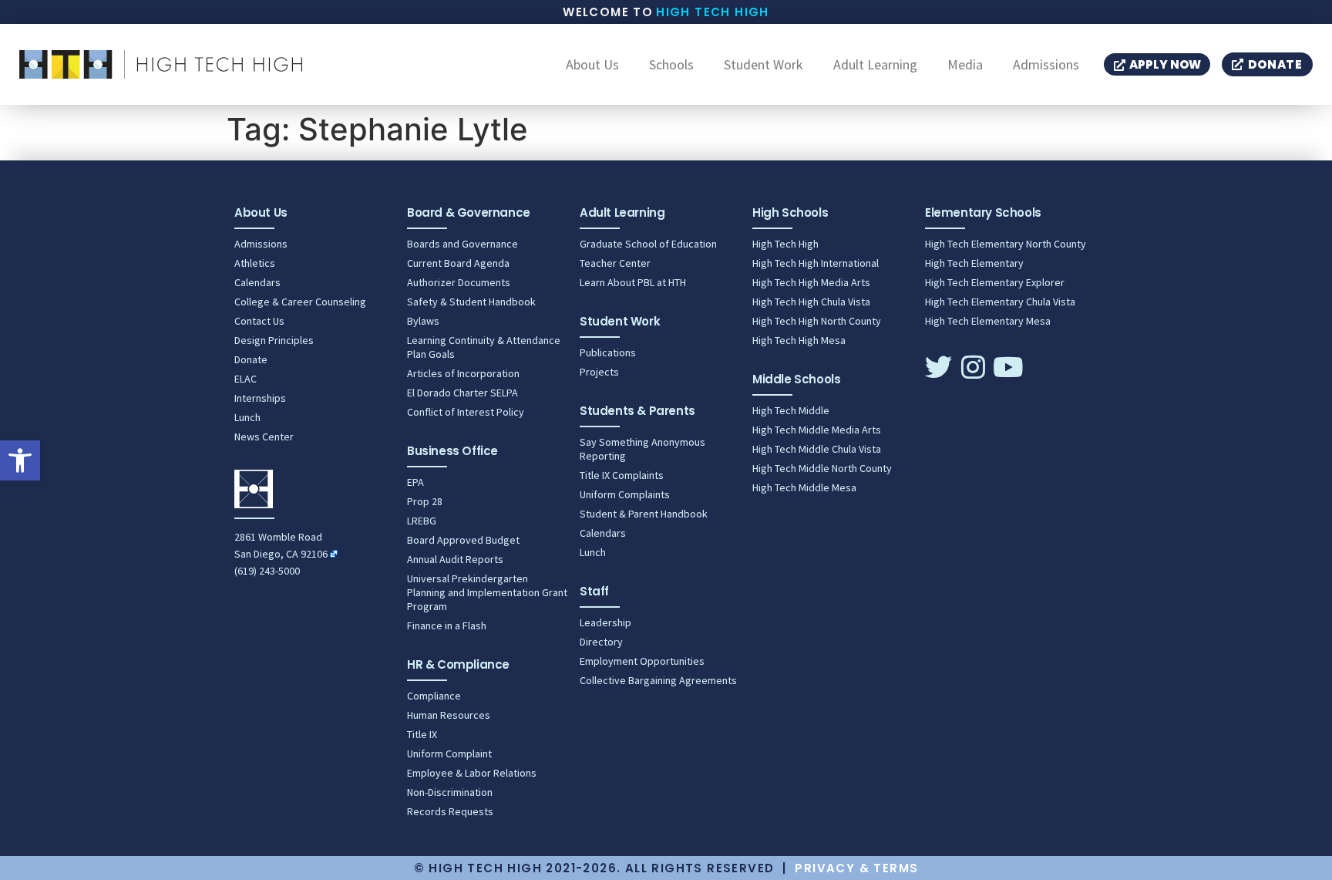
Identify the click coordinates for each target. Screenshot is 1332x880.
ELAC (245, 379)
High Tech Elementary (974, 263)
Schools (671, 65)
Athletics (254, 263)
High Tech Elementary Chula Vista (1000, 302)
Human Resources (448, 715)
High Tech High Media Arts (811, 282)
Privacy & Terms (856, 868)
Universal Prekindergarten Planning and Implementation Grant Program (487, 592)
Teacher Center (615, 263)
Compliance (434, 696)
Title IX (422, 734)
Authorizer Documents (458, 282)
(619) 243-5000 (267, 571)
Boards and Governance (462, 244)
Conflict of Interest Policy (465, 412)
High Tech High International (815, 263)
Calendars (257, 282)
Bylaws (423, 321)
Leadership (605, 622)
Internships (260, 398)
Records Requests (450, 811)
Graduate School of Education (648, 244)
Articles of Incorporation (463, 373)
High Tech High (712, 12)
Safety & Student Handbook (471, 302)
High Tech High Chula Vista (811, 302)
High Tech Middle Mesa (804, 487)
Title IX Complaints (622, 475)
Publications (608, 352)
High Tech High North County (816, 321)
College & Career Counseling (300, 302)
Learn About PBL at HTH (633, 282)
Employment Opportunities (642, 661)
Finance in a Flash (446, 625)
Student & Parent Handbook (644, 514)
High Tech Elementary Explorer (995, 282)
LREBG (421, 521)
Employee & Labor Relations (471, 773)
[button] (20, 460)
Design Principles (274, 340)
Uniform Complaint (449, 753)
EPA (415, 482)
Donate (250, 359)
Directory (601, 642)
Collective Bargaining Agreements (658, 680)
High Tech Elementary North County (1005, 244)
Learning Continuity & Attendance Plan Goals (483, 347)
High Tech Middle (790, 410)
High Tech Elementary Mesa (988, 321)
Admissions (1046, 65)
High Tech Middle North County (822, 468)
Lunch (247, 417)
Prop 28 (424, 501)
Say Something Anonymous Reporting (642, 449)
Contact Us (259, 321)
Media (965, 65)
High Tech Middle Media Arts (816, 430)
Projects (599, 372)
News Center (264, 436)
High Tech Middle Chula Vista (816, 449)
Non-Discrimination (450, 792)
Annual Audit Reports (455, 559)
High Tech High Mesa (799, 340)
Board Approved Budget (463, 540)
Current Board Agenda (458, 263)
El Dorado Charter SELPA (462, 393)
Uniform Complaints (625, 494)
